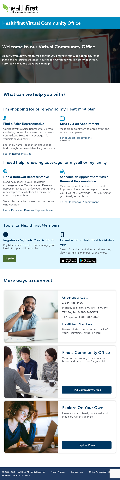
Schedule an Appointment (75, 137)
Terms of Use (77, 472)
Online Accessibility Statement (103, 472)
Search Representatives (17, 153)
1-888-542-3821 (88, 312)
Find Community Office (86, 389)
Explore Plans (87, 445)
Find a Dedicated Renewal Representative (28, 210)
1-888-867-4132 (89, 317)
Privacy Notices (58, 472)
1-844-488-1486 (72, 302)
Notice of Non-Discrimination (16, 475)
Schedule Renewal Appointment (79, 202)
